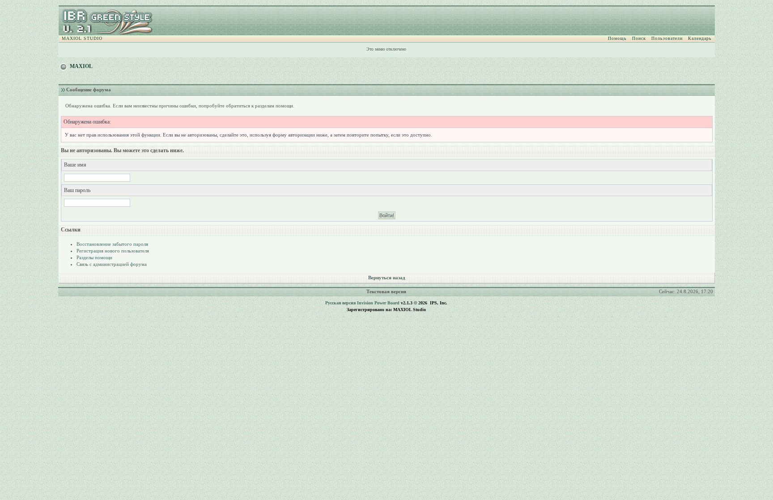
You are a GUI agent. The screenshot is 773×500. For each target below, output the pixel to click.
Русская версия (340, 302)
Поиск (639, 38)
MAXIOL (81, 66)
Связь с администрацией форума (111, 264)
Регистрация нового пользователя (112, 250)
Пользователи (667, 38)
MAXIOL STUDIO (82, 38)
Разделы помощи (94, 257)
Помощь (617, 38)
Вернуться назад (386, 277)
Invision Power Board (378, 302)
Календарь (700, 38)
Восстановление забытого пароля (112, 244)
